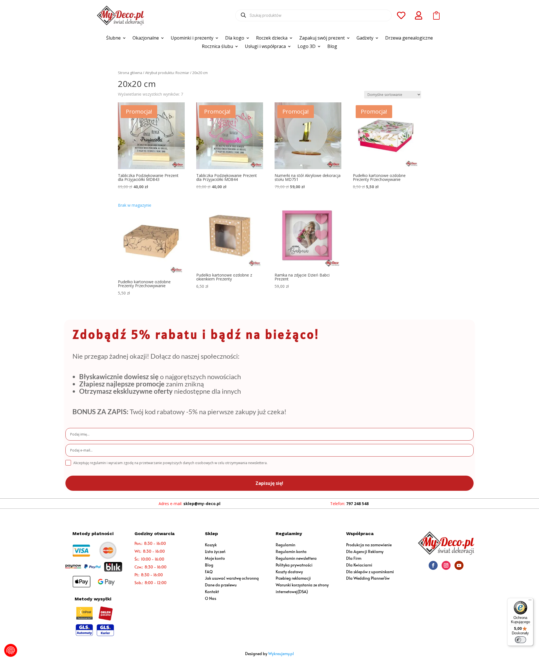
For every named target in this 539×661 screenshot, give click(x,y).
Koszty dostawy (289, 571)
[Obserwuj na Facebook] (433, 565)
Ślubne (113, 38)
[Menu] (530, 601)
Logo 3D (307, 46)
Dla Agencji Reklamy (364, 551)
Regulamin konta (291, 551)
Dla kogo (234, 38)
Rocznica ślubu (217, 46)
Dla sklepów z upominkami (370, 571)
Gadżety (365, 38)
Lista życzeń (215, 551)
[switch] (520, 639)
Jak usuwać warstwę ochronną (232, 578)
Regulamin (285, 544)
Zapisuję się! (269, 483)
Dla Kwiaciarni (359, 565)
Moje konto (215, 558)
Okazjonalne (146, 38)
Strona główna (130, 72)
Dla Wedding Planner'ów (368, 578)
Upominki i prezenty (192, 38)
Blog (332, 46)
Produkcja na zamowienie (369, 544)
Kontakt (212, 591)
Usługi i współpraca (265, 46)
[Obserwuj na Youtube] (459, 565)
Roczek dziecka (271, 38)
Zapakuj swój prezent (322, 38)
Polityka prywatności (294, 565)
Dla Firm (353, 558)
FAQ (209, 571)
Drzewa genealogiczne (409, 38)
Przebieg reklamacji (293, 578)
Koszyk (211, 544)
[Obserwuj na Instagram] (446, 565)
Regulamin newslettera (296, 558)
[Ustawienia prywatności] (10, 650)
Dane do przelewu (221, 585)
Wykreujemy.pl (281, 653)
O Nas (210, 598)
